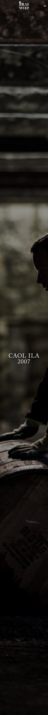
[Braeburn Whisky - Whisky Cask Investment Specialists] (24, 6)
